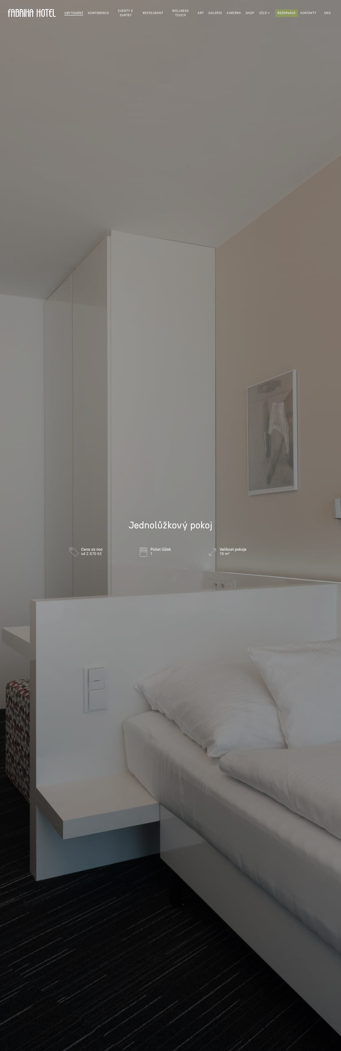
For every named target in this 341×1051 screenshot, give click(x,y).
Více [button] (263, 13)
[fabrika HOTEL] (32, 13)
